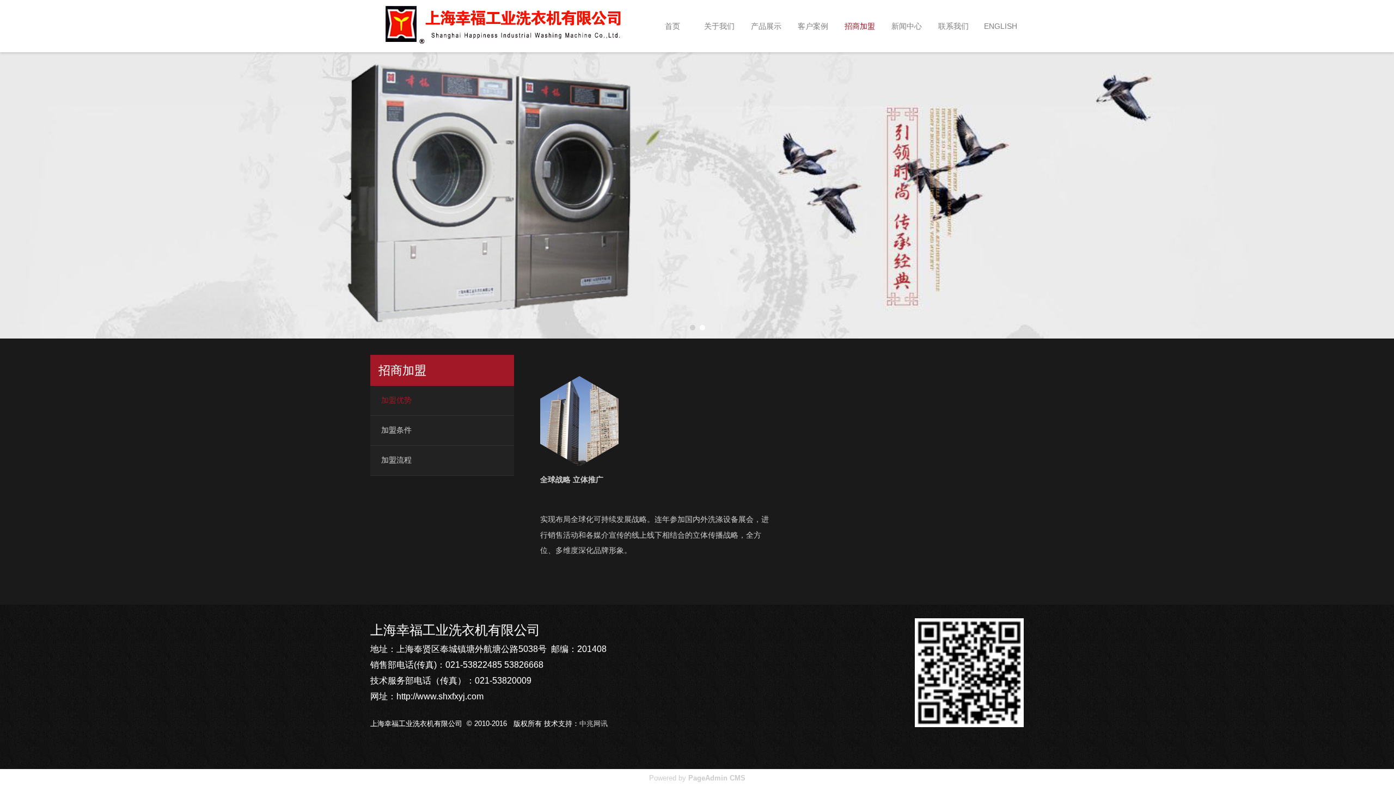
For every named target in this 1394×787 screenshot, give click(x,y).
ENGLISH (1000, 26)
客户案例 (813, 26)
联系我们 (953, 26)
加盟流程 (396, 460)
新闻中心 (906, 26)
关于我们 (719, 26)
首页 (672, 26)
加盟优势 (396, 400)
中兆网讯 (593, 724)
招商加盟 (860, 26)
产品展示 (766, 26)
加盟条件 (396, 430)
